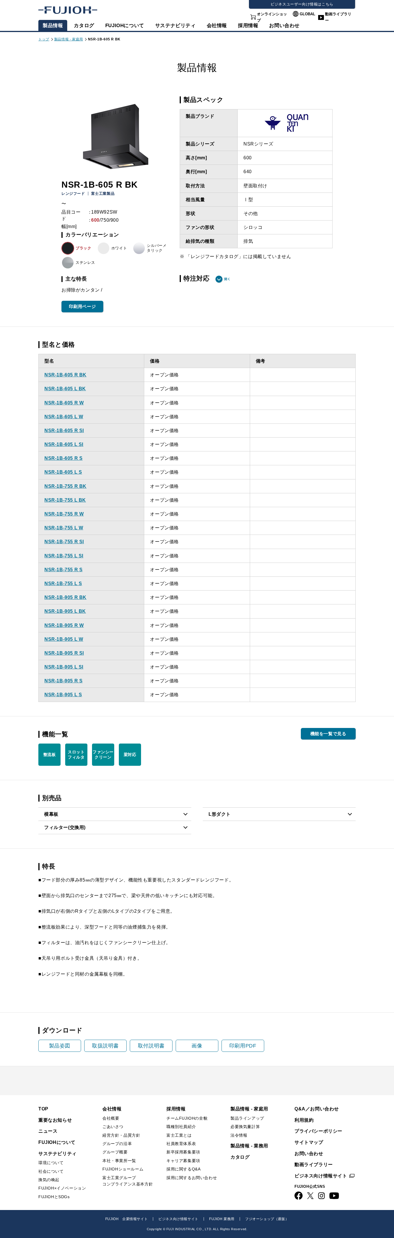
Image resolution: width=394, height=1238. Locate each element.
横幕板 (51, 814)
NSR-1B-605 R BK (65, 374)
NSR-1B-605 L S (63, 472)
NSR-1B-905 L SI (63, 666)
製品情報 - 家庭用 (68, 39)
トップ (43, 39)
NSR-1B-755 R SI (64, 541)
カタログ (84, 25)
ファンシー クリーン (103, 754)
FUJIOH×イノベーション (62, 1188)
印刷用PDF (242, 1046)
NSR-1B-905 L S (63, 694)
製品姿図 (59, 1046)
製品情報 (53, 25)
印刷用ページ (82, 306)
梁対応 (130, 754)
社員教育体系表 (181, 1143)
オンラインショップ (272, 17)
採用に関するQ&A (183, 1169)
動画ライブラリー (338, 17)
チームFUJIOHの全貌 (186, 1118)
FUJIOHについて (124, 25)
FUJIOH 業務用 (221, 1219)
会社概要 (110, 1118)
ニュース (47, 1131)
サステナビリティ (175, 25)
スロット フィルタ (76, 754)
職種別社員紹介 (181, 1126)
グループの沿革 (117, 1143)
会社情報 (217, 25)
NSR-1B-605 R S (63, 458)
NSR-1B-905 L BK (65, 611)
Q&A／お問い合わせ (316, 1108)
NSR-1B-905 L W (63, 639)
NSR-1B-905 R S (63, 680)
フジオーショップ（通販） (267, 1219)
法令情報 (238, 1135)
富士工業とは (179, 1135)
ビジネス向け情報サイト (320, 1175)
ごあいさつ (112, 1126)
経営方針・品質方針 (121, 1135)
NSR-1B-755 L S (63, 583)
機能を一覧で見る (328, 733)
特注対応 (196, 278)
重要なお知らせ (55, 1120)
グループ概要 (115, 1152)
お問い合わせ (308, 1153)
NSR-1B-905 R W (64, 625)
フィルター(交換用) (65, 827)
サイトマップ (308, 1142)
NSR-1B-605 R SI (64, 430)
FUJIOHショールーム (122, 1169)
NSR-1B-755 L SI (63, 555)
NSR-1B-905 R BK (65, 597)
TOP (43, 1108)
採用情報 (248, 25)
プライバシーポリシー (318, 1131)
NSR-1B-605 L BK (65, 388)
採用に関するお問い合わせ (191, 1177)
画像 (197, 1046)
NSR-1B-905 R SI (64, 653)
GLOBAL (307, 14)
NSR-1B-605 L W (63, 416)
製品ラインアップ (247, 1118)
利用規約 (304, 1120)
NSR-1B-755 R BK (65, 486)
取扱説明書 (105, 1046)
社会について (51, 1171)
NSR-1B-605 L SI (63, 444)
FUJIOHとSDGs (54, 1196)
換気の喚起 (48, 1179)
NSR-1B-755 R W (64, 513)
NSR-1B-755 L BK (65, 500)
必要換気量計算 (245, 1126)
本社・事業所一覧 (119, 1160)
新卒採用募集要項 (183, 1152)
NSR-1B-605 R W (64, 402)
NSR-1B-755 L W (63, 527)
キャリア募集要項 (183, 1160)
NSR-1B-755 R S (63, 569)
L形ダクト (220, 814)
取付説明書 (151, 1046)
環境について (51, 1162)
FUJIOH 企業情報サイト (126, 1219)
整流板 (49, 754)
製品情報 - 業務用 (249, 1145)
